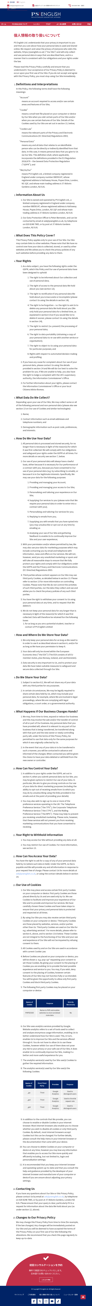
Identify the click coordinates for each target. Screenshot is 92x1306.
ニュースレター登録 (71, 1294)
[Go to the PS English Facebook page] (33, 1301)
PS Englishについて (19, 24)
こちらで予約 (46, 1280)
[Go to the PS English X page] (40, 1301)
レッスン (36, 24)
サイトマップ (19, 1294)
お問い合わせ (76, 24)
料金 (89, 24)
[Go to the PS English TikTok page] (58, 1301)
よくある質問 (61, 24)
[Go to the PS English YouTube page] (52, 1301)
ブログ (48, 24)
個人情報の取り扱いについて (49, 1294)
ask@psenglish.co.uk (26, 873)
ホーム (3, 24)
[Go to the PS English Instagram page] (46, 1301)
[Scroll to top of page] (83, 1297)
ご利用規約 (32, 1294)
